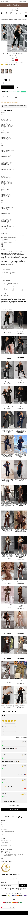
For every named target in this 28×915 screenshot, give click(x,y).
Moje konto (4, 838)
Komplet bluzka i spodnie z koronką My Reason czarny (20, 706)
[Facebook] (16, 816)
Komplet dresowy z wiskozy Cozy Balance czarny (20, 355)
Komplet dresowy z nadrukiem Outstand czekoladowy (7, 605)
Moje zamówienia (4, 842)
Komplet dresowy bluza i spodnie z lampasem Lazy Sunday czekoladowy (7, 655)
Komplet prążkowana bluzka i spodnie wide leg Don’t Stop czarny (7, 406)
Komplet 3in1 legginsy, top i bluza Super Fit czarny (20, 381)
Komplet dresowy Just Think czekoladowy (20, 505)
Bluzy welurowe (22, 301)
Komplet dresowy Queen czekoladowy (7, 581)
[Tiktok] (22, 817)
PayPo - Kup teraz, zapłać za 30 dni (7, 831)
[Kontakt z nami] (18, 1)
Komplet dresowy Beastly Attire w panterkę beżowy (7, 681)
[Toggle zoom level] (25, 50)
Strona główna (4, 19)
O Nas (2, 824)
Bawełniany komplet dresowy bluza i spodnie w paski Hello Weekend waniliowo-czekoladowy (21, 556)
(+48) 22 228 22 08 (8, 853)
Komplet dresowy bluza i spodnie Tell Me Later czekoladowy (7, 530)
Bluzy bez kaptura (5, 302)
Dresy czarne (12, 298)
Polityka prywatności (5, 827)
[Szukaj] (26, 16)
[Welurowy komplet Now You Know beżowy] (2, 71)
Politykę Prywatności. (21, 889)
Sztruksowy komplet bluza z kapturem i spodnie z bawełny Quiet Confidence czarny (7, 355)
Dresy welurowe (5, 298)
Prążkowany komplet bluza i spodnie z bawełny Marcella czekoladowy (20, 630)
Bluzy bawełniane (20, 302)
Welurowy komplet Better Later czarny (7, 330)
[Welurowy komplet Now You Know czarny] (17, 38)
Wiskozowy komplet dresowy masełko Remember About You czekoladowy (7, 505)
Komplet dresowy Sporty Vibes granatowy (21, 480)
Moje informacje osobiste (6, 845)
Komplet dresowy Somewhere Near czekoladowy (21, 581)
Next (26, 38)
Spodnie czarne (21, 299)
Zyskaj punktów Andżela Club (11, 102)
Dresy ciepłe (4, 299)
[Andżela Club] (12, 13)
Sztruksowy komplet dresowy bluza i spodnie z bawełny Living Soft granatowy (7, 455)
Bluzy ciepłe (13, 302)
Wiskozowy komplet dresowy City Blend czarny (7, 431)
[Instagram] (19, 816)
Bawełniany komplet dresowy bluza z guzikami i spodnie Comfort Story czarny (7, 381)
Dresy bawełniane (20, 298)
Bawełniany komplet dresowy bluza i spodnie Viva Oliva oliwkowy (21, 681)
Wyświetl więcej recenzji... (14, 805)
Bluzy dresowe (14, 301)
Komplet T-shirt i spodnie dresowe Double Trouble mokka (21, 655)
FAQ (2, 834)
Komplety (10, 19)
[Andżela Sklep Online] (14, 9)
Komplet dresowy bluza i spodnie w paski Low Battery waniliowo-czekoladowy (7, 555)
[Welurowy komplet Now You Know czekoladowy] (6, 71)
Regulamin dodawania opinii (21, 737)
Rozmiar (3, 76)
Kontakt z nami (4, 822)
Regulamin (3, 826)
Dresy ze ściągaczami (12, 299)
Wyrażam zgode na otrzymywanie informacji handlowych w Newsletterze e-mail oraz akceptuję (14, 889)
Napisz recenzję (14, 809)
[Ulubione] (21, 13)
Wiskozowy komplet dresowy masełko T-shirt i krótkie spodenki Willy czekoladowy (21, 530)
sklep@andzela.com (23, 1)
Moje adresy (3, 843)
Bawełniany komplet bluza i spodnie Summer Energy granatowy (20, 455)
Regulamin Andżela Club (6, 840)
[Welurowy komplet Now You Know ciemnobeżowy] (10, 71)
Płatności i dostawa (4, 829)
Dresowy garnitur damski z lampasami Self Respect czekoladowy (20, 605)
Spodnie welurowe (5, 301)
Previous (8, 38)
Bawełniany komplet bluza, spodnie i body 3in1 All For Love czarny (20, 406)
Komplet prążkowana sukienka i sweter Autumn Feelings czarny (7, 706)
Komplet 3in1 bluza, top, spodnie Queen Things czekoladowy (7, 630)
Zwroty (2, 832)
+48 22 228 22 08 (6, 1)
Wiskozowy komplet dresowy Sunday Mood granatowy (21, 431)
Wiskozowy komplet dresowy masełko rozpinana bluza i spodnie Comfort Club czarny (21, 330)
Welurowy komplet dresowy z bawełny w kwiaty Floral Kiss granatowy (7, 480)
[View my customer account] (16, 13)
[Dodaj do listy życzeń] (17, 87)
